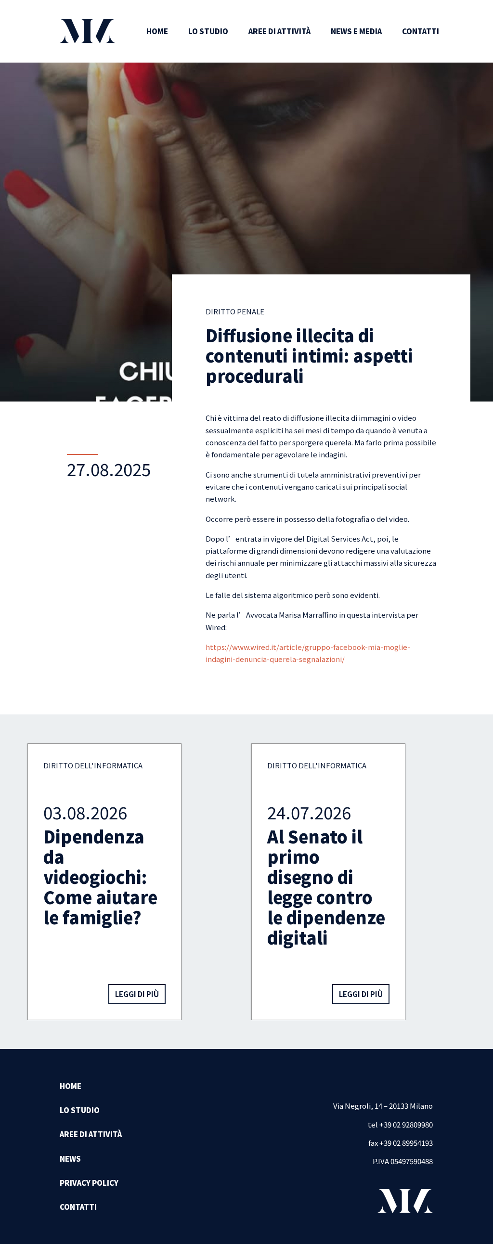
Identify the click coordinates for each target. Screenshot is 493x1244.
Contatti (420, 31)
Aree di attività (279, 31)
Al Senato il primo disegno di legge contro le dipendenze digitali (326, 886)
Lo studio (208, 31)
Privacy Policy (89, 1183)
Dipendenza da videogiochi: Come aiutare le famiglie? (100, 876)
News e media (356, 31)
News (70, 1158)
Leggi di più (137, 994)
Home (157, 31)
